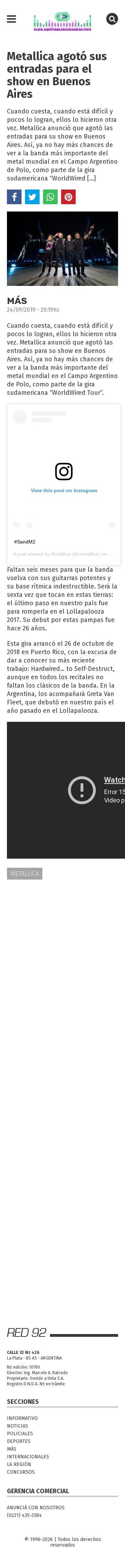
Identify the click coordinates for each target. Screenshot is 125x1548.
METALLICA (24, 873)
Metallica (60, 554)
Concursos (21, 1472)
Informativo (22, 1418)
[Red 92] (62, 19)
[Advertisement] (62, 953)
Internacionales (28, 1457)
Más (11, 1449)
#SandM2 (24, 542)
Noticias (17, 1426)
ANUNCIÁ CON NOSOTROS (36, 1508)
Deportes (19, 1441)
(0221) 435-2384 (24, 1515)
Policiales (20, 1434)
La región (19, 1464)
